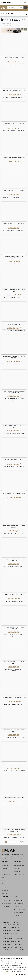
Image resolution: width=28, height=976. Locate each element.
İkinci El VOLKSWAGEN (8, 949)
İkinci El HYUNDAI (18, 930)
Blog (3, 877)
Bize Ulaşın (5, 883)
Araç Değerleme (6, 887)
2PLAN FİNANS (18, 861)
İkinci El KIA (14, 933)
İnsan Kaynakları (6, 880)
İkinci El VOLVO (21, 949)
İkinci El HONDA (6, 930)
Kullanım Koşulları (18, 900)
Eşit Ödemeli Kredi (19, 865)
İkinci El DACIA (17, 924)
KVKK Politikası (18, 906)
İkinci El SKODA (18, 944)
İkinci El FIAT (5, 927)
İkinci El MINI (18, 938)
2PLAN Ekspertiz (6, 903)
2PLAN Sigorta (6, 906)
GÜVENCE (5, 896)
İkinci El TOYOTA (17, 947)
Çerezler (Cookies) (6, 971)
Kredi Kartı (17, 871)
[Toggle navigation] (25, 2)
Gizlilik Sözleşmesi (19, 903)
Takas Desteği (5, 890)
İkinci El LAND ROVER (8, 936)
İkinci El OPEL (6, 941)
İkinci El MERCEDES (7, 938)
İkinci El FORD (15, 927)
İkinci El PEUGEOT (16, 941)
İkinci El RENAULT (7, 944)
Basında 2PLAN (6, 874)
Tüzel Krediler (17, 868)
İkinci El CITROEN (7, 924)
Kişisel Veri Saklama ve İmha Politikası (19, 911)
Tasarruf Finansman (19, 874)
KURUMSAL (5, 861)
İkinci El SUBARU (7, 947)
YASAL (16, 896)
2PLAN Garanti (6, 900)
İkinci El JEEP (6, 933)
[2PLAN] (6, 2)
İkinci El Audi (5, 922)
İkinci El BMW (14, 922)
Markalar (4, 871)
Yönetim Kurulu (6, 868)
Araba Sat (4, 893)
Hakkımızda (5, 865)
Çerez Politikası (18, 915)
